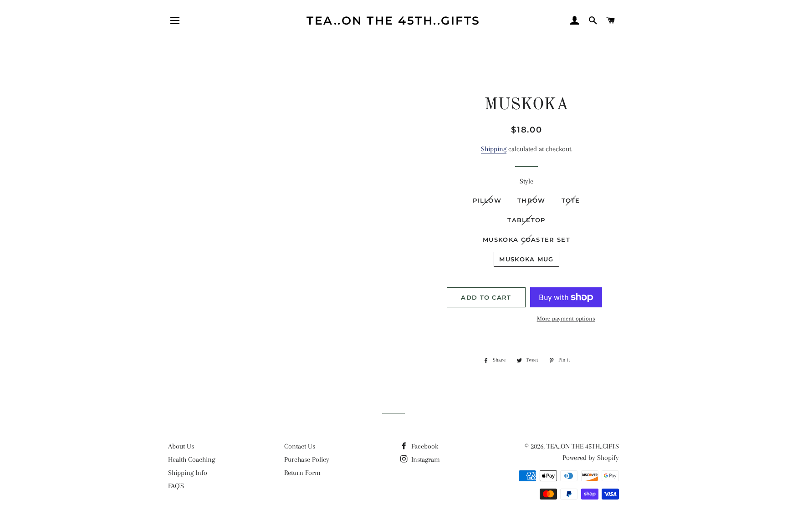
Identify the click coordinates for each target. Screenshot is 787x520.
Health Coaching (191, 459)
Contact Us (299, 446)
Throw (531, 200)
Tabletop (526, 220)
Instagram (424, 459)
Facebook (423, 446)
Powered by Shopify (590, 458)
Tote (571, 200)
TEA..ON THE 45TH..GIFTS (393, 20)
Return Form (302, 473)
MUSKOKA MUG (526, 259)
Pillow (487, 200)
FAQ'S (176, 486)
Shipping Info (187, 473)
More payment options (566, 318)
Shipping (493, 149)
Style (526, 181)
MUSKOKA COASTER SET (526, 239)
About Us (181, 446)
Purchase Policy (306, 459)
